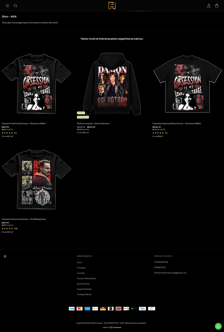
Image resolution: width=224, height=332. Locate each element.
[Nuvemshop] (112, 328)
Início (79, 262)
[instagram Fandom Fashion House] (5, 256)
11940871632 (160, 267)
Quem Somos (83, 284)
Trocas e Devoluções (86, 278)
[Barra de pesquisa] (15, 5)
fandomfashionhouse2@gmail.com (170, 273)
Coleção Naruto (84, 294)
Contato (81, 273)
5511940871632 (161, 262)
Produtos (81, 268)
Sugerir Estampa (84, 289)
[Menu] (7, 5)
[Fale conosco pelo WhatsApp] (218, 326)
